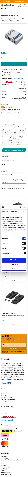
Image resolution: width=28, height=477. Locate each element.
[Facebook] (6, 384)
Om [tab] (23, 211)
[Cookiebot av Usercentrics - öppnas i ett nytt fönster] (19, 207)
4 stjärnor (6, 174)
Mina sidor (4, 456)
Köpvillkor (3, 470)
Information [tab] (14, 211)
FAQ (2, 461)
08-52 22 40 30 (18, 78)
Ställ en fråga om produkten (14, 150)
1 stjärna (2, 174)
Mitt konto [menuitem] (20, 6)
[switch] (24, 243)
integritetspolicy (5, 352)
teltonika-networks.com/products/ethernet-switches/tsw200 (19, 98)
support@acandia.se (7, 401)
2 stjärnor (3, 174)
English (3, 476)
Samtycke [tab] (5, 211)
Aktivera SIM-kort (5, 467)
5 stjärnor (8, 174)
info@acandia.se (10, 399)
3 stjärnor (5, 174)
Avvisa (14, 268)
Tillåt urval (14, 264)
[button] (2, 9)
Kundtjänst (4, 469)
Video (3, 164)
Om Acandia (4, 458)
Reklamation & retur (6, 474)
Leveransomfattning (8, 160)
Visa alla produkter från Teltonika (10, 113)
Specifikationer (6, 156)
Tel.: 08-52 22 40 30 (6, 397)
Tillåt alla (14, 260)
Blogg (2, 463)
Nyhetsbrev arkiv (5, 465)
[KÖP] (14, 64)
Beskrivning (5, 121)
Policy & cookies (5, 472)
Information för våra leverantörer (10, 460)
